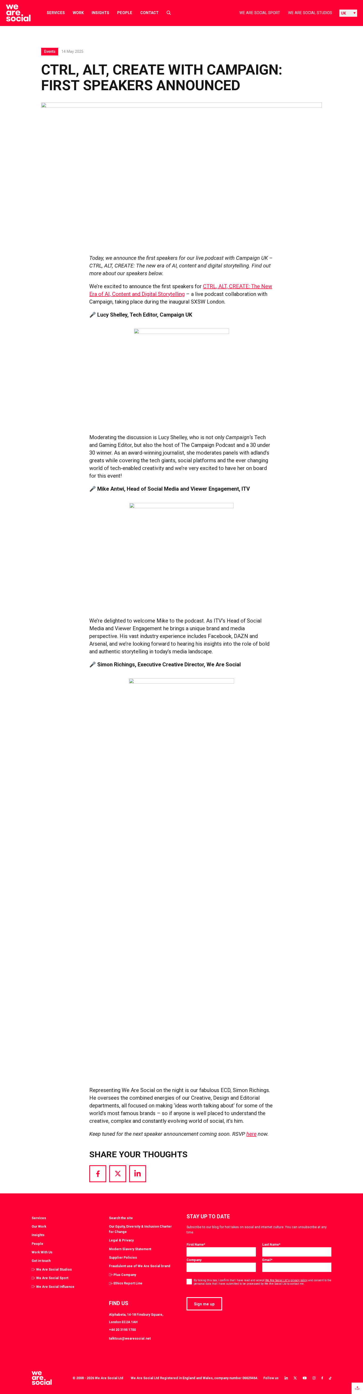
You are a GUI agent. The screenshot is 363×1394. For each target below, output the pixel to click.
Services (56, 13)
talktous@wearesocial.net (130, 1338)
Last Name (271, 1244)
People (124, 13)
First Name (196, 1244)
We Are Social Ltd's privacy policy (286, 1280)
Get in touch (41, 1261)
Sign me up (204, 1304)
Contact (149, 13)
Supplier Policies (123, 1257)
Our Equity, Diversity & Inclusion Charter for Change (140, 1229)
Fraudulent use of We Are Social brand (139, 1266)
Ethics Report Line (127, 1283)
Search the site (121, 1218)
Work (78, 13)
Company (194, 1260)
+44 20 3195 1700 (122, 1330)
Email (267, 1260)
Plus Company (124, 1275)
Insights (100, 13)
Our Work (39, 1226)
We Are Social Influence (55, 1287)
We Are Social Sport (259, 13)
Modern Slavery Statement (130, 1249)
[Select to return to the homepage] (14, 13)
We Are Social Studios (310, 13)
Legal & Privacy (121, 1240)
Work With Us (42, 1252)
